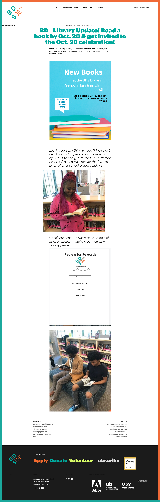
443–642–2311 (38, 488)
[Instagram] (72, 479)
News (84, 7)
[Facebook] (66, 479)
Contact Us (100, 7)
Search (153, 8)
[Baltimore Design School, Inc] (130, 463)
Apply (136, 7)
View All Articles (10, 25)
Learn (91, 7)
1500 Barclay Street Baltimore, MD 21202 (43, 481)
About (58, 7)
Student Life (67, 7)
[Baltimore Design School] (11, 11)
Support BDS (144, 7)
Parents (77, 7)
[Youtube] (69, 479)
